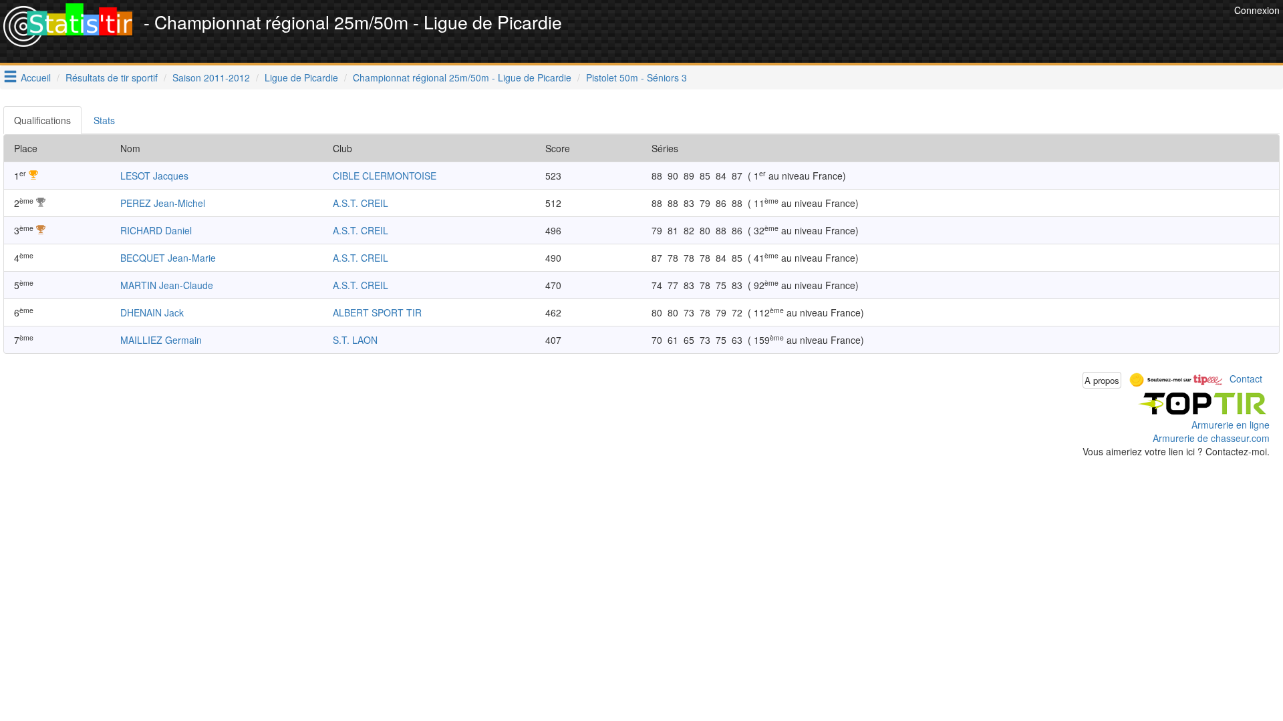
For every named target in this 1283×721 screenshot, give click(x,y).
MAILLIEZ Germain (161, 339)
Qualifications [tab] (42, 120)
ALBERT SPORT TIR (377, 312)
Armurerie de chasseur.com (1211, 438)
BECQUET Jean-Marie (168, 257)
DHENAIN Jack (152, 312)
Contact (1246, 378)
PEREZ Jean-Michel (162, 203)
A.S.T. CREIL (360, 203)
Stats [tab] (104, 120)
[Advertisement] (987, 33)
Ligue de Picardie (301, 77)
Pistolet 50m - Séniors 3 (636, 77)
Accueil (36, 77)
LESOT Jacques (154, 175)
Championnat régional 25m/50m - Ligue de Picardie (462, 77)
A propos (1102, 380)
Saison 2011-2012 (211, 77)
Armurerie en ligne (1230, 424)
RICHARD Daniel (156, 230)
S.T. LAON (355, 339)
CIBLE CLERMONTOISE (384, 175)
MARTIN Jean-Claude (166, 285)
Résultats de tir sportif (111, 77)
